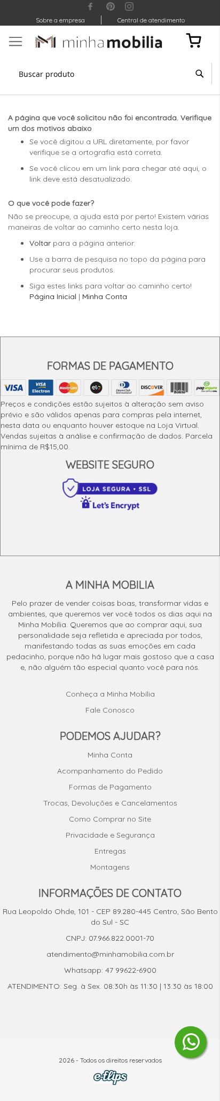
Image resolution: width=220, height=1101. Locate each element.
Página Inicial (52, 296)
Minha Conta (104, 296)
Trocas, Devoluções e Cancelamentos (110, 803)
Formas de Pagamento (110, 787)
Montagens (110, 867)
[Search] (199, 73)
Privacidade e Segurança (110, 835)
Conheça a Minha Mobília (110, 694)
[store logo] (99, 41)
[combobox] (110, 73)
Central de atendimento (151, 20)
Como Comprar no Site (110, 819)
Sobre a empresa (60, 20)
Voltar (40, 243)
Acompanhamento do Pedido (110, 771)
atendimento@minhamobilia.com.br (110, 954)
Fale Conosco (110, 710)
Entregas (110, 851)
